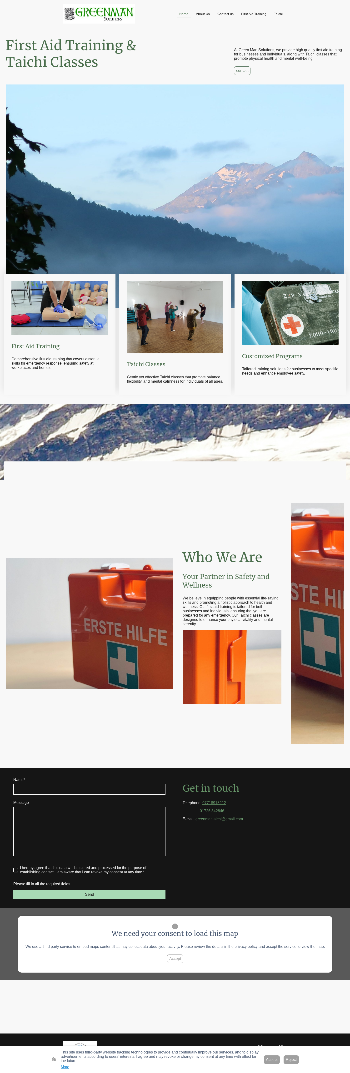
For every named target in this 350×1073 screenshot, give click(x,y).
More (65, 1067)
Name (19, 780)
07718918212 (214, 803)
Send (89, 894)
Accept (175, 959)
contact (242, 71)
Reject (291, 1060)
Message (21, 803)
